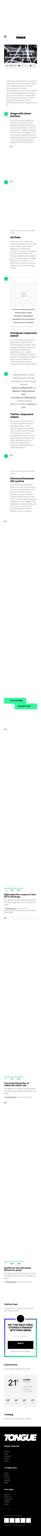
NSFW (33, 910)
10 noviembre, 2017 (23, 48)
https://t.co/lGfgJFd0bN (22, 388)
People (6, 1475)
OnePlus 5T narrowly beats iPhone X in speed (17, 1269)
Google (6, 1459)
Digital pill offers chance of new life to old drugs (20, 895)
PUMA (6, 912)
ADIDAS (6, 910)
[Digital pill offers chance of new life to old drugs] (20, 809)
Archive (7, 1502)
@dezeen (16, 391)
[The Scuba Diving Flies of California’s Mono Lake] (20, 998)
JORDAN (15, 910)
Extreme (7, 1480)
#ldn (24, 394)
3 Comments (25, 60)
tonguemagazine (13, 60)
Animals (7, 1478)
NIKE (29, 910)
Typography (8, 1500)
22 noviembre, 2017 (22, 908)
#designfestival (28, 391)
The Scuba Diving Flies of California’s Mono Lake (16, 1084)
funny (13, 48)
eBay (6, 1454)
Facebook (7, 1456)
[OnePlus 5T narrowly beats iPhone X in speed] (20, 1183)
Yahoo (6, 1461)
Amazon (7, 1451)
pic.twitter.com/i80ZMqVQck (23, 397)
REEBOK (10, 912)
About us (7, 1495)
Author (6, 1504)
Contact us (8, 1497)
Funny (6, 1473)
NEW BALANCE (23, 910)
